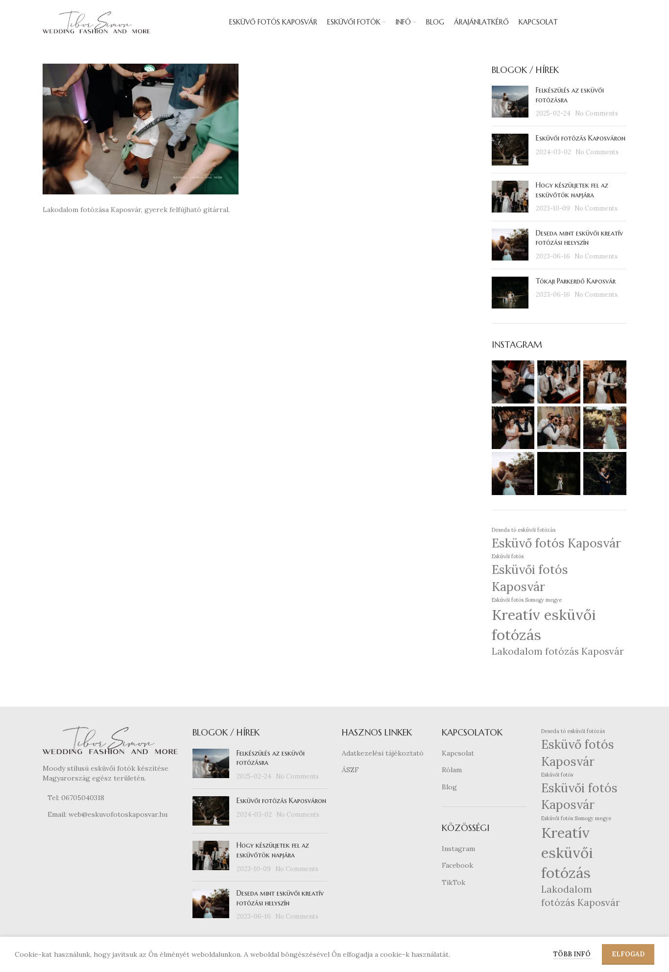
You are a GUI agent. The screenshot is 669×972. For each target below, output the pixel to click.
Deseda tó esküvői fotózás (523, 529)
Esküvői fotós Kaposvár (530, 578)
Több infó (572, 954)
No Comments (596, 113)
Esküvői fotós (508, 556)
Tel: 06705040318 (76, 797)
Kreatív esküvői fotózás (544, 624)
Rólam (452, 769)
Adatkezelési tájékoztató (383, 753)
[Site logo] (96, 21)
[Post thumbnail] (510, 102)
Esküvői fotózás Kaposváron (580, 138)
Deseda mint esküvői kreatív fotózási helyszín (579, 238)
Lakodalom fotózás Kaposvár (558, 651)
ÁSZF (350, 769)
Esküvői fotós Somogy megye (527, 599)
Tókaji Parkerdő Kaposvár (576, 281)
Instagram (458, 848)
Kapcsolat (458, 753)
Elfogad (628, 954)
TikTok (453, 882)
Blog (449, 786)
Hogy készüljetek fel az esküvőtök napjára (572, 190)
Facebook (457, 865)
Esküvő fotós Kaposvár (556, 543)
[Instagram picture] (513, 381)
